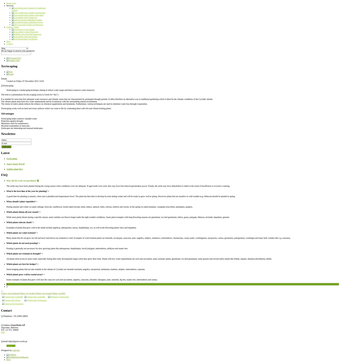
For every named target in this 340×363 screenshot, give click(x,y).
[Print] (9, 72)
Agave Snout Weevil (15, 164)
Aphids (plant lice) (14, 169)
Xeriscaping (11, 159)
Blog (8, 359)
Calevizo (16, 350)
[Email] (9, 74)
